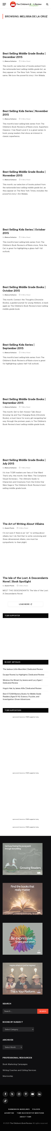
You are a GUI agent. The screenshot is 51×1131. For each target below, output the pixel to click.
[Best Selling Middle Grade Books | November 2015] (25, 155)
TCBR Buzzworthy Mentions (30, 1113)
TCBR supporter (30, 717)
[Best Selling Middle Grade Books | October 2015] (25, 270)
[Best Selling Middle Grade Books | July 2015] (25, 443)
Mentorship (8, 1076)
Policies (36, 1109)
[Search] (47, 4)
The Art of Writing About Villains (23, 523)
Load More (24, 604)
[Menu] (4, 4)
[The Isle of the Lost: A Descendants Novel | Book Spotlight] (25, 561)
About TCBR (25, 1117)
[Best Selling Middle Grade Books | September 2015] (25, 383)
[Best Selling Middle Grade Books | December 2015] (25, 37)
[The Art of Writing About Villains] (25, 507)
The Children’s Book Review (21, 1123)
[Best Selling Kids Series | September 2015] (25, 328)
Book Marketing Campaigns (15, 1064)
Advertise (9, 1113)
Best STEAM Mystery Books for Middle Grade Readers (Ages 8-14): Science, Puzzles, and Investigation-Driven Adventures (22, 696)
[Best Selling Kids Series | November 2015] (25, 94)
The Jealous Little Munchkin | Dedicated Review (23, 669)
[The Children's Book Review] (27, 4)
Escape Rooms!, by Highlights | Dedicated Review (23, 675)
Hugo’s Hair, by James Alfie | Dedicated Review (22, 688)
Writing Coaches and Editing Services (19, 1070)
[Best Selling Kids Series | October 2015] (25, 213)
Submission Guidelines (19, 1109)
